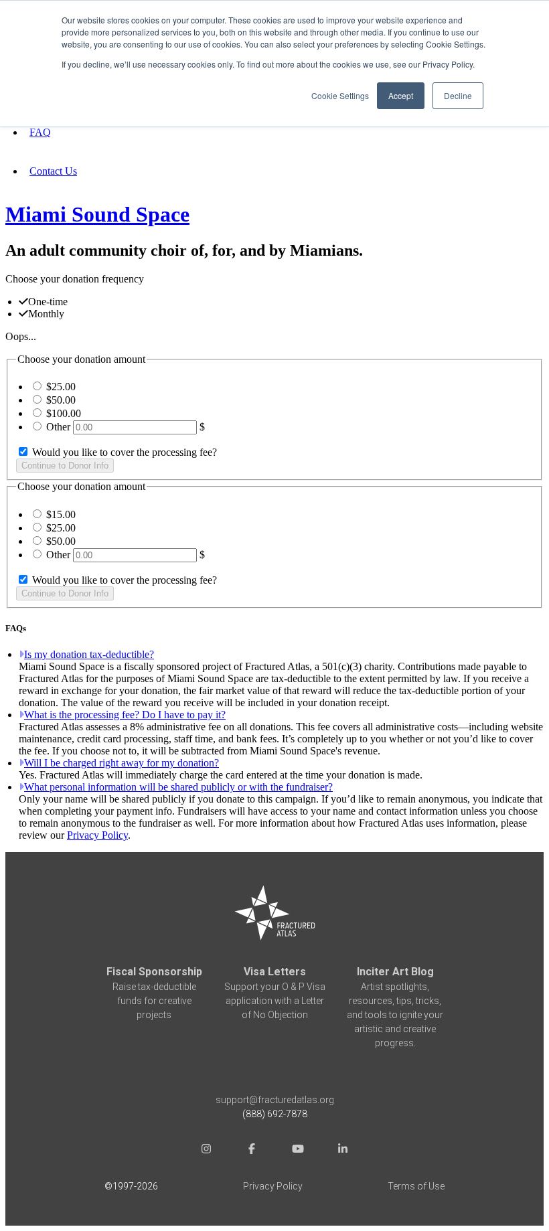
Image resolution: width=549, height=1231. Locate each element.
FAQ (40, 132)
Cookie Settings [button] (340, 95)
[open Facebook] (251, 1150)
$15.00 (61, 514)
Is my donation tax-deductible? (89, 654)
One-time (48, 301)
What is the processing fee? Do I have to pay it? (125, 714)
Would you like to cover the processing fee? (123, 452)
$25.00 (61, 386)
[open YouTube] (297, 1150)
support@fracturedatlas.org (275, 1099)
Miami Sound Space (97, 214)
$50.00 (61, 400)
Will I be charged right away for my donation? (121, 762)
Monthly (46, 313)
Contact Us (53, 171)
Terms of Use (416, 1186)
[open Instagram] (206, 1150)
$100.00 (63, 413)
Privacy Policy (97, 835)
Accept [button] (400, 95)
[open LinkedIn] (342, 1150)
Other (58, 426)
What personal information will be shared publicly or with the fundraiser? (178, 787)
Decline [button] (458, 95)
